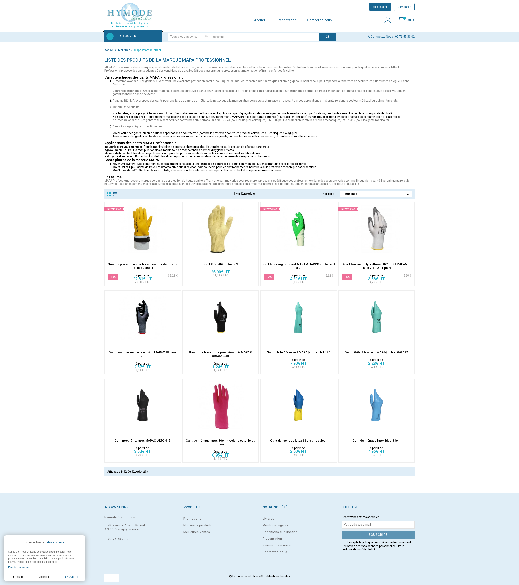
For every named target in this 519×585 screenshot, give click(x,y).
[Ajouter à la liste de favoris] (177, 256)
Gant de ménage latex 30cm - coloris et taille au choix (220, 442)
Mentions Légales (278, 576)
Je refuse (18, 576)
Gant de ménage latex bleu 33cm (376, 440)
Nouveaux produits (197, 525)
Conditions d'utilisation (280, 532)
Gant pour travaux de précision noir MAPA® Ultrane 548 (220, 354)
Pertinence (376, 194)
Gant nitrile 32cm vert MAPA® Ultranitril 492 (376, 352)
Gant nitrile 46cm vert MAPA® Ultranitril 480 (298, 352)
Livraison (269, 518)
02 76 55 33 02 (119, 539)
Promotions (192, 518)
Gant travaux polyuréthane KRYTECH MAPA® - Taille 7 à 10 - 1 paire (376, 266)
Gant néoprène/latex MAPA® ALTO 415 (143, 440)
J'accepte (71, 576)
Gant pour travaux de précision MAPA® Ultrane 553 (143, 354)
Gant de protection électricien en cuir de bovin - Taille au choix (142, 266)
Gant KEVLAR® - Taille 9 (220, 264)
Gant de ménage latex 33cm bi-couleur (298, 440)
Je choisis (44, 576)
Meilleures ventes (196, 532)
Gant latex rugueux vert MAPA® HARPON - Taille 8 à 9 (298, 266)
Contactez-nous (319, 20)
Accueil (260, 20)
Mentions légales (275, 525)
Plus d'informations (18, 567)
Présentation (286, 20)
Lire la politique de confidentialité (373, 547)
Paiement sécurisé (277, 545)
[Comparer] (177, 239)
